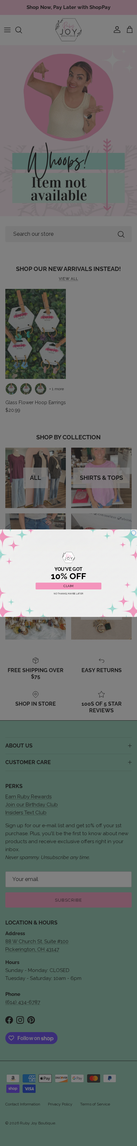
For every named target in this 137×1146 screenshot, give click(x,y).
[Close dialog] (133, 532)
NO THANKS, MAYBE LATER (68, 593)
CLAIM (68, 586)
